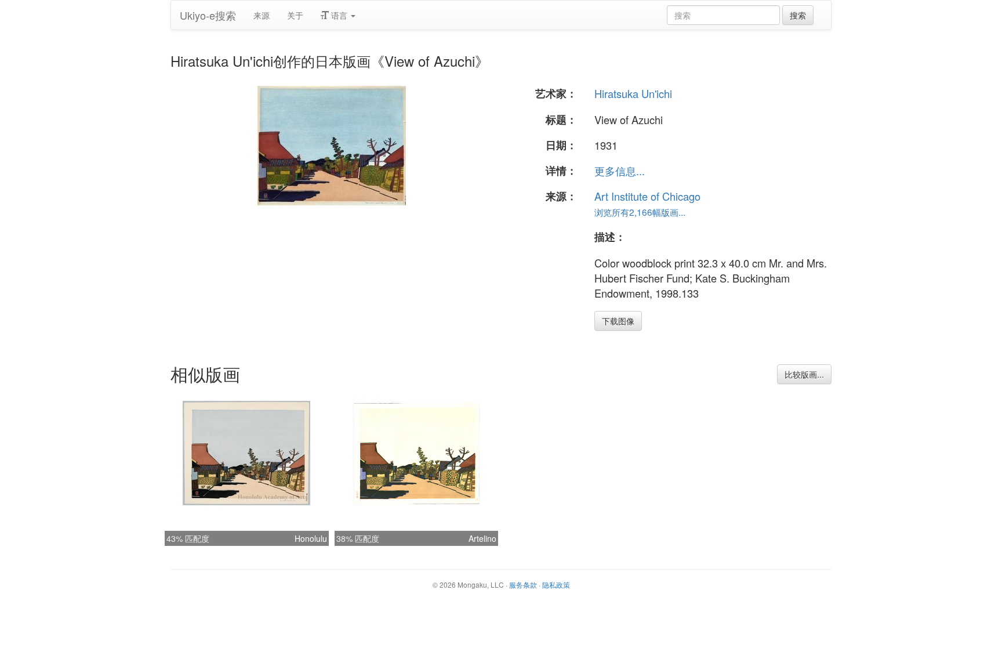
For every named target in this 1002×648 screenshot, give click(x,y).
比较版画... (804, 374)
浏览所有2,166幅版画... (639, 211)
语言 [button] (339, 15)
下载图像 (618, 321)
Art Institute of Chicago (647, 196)
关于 (295, 15)
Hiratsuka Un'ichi (633, 93)
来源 (261, 15)
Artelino (482, 538)
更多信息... (619, 170)
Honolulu (311, 538)
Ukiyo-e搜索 (208, 15)
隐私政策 (556, 584)
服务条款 (523, 584)
